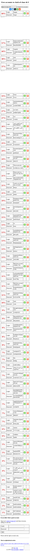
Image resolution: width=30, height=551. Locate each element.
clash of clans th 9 (11, 521)
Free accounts (14, 549)
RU (15, 548)
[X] (15, 9)
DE (17, 548)
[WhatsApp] (17, 9)
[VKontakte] (10, 9)
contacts (21, 549)
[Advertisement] (15, 28)
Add (3, 532)
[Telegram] (13, 9)
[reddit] (20, 9)
